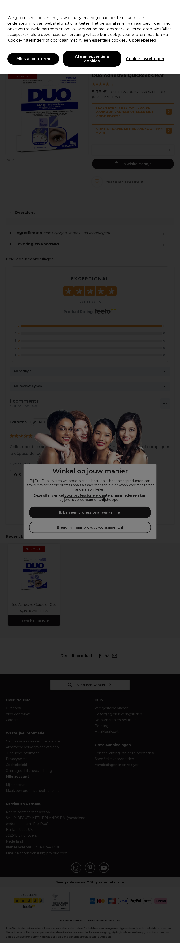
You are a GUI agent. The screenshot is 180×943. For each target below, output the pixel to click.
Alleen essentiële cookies (92, 58)
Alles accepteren (33, 59)
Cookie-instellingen (145, 59)
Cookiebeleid (142, 40)
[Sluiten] (172, 7)
